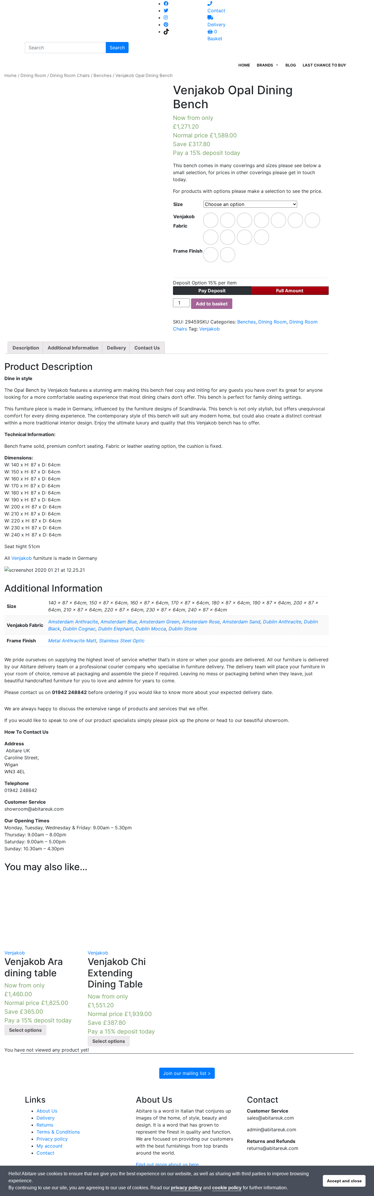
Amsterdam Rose (201, 622)
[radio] (210, 220)
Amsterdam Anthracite (73, 622)
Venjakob (209, 329)
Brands (265, 65)
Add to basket (212, 304)
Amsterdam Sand (241, 622)
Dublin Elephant (115, 629)
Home (244, 65)
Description (26, 348)
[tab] (26, 348)
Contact (45, 1153)
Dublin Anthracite (282, 622)
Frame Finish (187, 251)
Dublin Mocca (151, 629)
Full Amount (289, 290)
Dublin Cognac (79, 629)
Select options (25, 1030)
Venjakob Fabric (184, 221)
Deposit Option (205, 283)
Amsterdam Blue (119, 622)
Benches (103, 75)
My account (50, 1146)
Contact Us (147, 348)
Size (178, 204)
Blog (290, 65)
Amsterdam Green (159, 622)
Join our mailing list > (187, 1073)
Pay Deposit (212, 290)
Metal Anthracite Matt (72, 641)
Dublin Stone (183, 629)
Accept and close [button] (344, 1180)
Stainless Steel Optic (122, 641)
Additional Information (73, 348)
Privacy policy (52, 1139)
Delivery (116, 348)
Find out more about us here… (169, 1164)
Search (117, 47)
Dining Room (33, 75)
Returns (45, 1125)
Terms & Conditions (58, 1132)
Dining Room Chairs (70, 75)
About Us (47, 1111)
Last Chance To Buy (324, 65)
